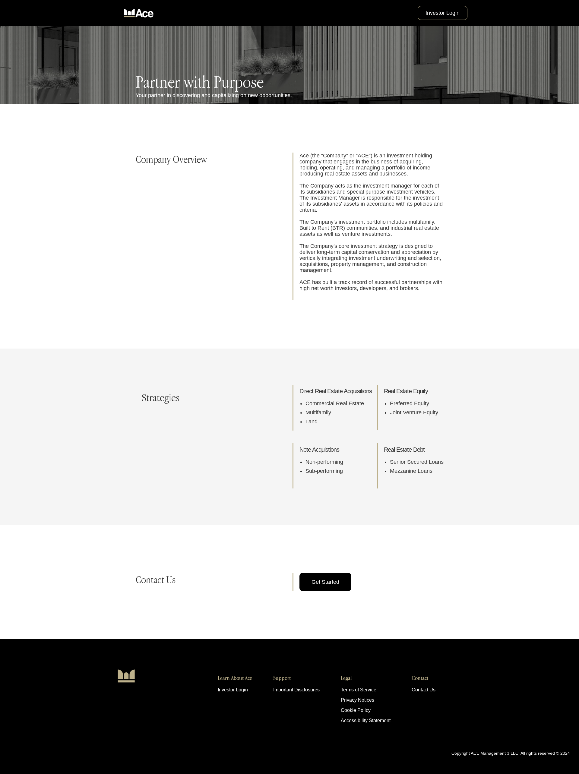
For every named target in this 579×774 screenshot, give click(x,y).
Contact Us (423, 689)
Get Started (325, 582)
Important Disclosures (296, 689)
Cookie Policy (356, 710)
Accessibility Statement (366, 720)
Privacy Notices (357, 700)
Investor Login (443, 13)
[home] (139, 13)
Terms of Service (358, 689)
